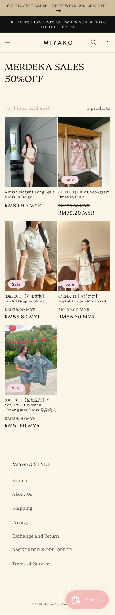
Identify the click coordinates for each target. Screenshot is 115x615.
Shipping (22, 508)
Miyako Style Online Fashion (63, 604)
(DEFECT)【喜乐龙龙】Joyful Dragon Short (25, 298)
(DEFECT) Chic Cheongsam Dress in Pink (84, 194)
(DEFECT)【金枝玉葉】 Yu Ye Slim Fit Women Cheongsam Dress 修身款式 (30, 404)
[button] (7, 42)
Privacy (20, 522)
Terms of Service (30, 563)
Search (20, 480)
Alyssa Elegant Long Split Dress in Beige (30, 194)
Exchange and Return (35, 536)
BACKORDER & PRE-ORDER (42, 549)
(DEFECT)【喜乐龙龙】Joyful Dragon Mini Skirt (82, 298)
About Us (22, 494)
